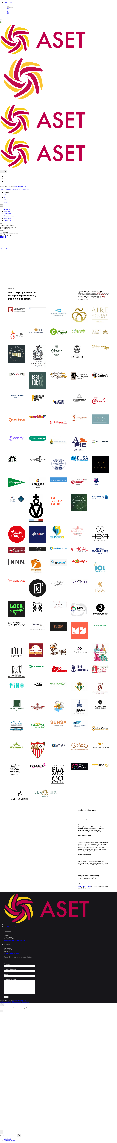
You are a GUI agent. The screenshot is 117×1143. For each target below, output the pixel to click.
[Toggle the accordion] (78, 824)
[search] (19, 1135)
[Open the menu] (0, 19)
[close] (1, 172)
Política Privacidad (5, 189)
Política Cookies (16, 189)
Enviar (6, 997)
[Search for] (8, 1136)
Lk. (8, 13)
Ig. (8, 12)
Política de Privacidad (10, 1140)
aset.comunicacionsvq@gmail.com (14, 940)
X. (8, 10)
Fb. (8, 8)
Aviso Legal (25, 189)
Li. (16, 926)
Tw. (8, 926)
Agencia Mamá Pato (20, 186)
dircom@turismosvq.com (11, 953)
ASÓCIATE (3, 248)
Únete (5, 202)
